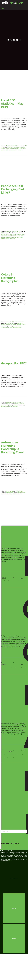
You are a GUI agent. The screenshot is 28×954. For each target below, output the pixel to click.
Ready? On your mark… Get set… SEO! (12, 708)
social (12, 150)
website (7, 238)
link (2, 667)
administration (15, 751)
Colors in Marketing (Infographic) (10, 278)
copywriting (12, 752)
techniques (10, 757)
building (7, 752)
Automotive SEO (4, 751)
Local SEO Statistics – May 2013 (12, 103)
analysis (21, 751)
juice (23, 665)
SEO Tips (8, 403)
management (8, 235)
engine (14, 234)
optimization (4, 237)
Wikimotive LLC (16, 231)
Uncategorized (9, 492)
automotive (10, 147)
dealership (15, 665)
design (2, 754)
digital (23, 147)
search (6, 150)
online (2, 150)
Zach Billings (16, 145)
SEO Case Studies (5, 232)
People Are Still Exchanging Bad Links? (12, 189)
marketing (16, 148)
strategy (3, 238)
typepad (5, 668)
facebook (3, 148)
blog (25, 664)
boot (24, 492)
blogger (3, 665)
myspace (19, 326)
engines (11, 580)
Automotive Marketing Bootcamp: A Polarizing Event (12, 447)
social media (19, 237)
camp (7, 494)
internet (12, 148)
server (2, 757)
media (21, 148)
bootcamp (3, 494)
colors (7, 324)
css (16, 752)
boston (6, 665)
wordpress (10, 668)
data (19, 752)
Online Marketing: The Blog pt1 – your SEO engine (13, 621)
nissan (24, 148)
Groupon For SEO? (14, 363)
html (14, 754)
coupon (3, 405)
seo (9, 150)
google (7, 148)
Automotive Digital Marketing (13, 578)
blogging (21, 232)
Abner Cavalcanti (20, 321)
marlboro (3, 755)
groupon (15, 405)
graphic (10, 754)
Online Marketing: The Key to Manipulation (13, 533)
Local (23, 405)
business (16, 147)
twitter (15, 150)
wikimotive (20, 150)
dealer (19, 147)
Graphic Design (9, 323)
